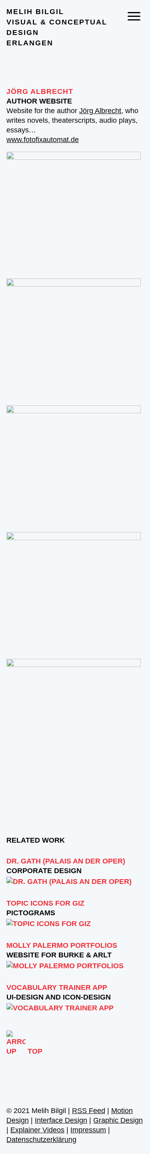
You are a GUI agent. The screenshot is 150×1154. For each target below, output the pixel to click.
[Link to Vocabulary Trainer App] (60, 1008)
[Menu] (134, 16)
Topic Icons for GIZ (45, 903)
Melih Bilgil (35, 12)
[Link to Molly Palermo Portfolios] (65, 966)
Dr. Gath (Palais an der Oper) (65, 861)
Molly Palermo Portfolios (61, 945)
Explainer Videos (37, 1130)
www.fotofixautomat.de (42, 140)
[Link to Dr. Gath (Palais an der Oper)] (69, 882)
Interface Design (61, 1120)
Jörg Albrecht (39, 91)
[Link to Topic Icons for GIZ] (48, 924)
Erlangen (29, 43)
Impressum (88, 1130)
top (35, 1051)
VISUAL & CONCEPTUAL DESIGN (56, 27)
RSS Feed (88, 1111)
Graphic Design (118, 1120)
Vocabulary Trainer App (56, 987)
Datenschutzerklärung (41, 1140)
